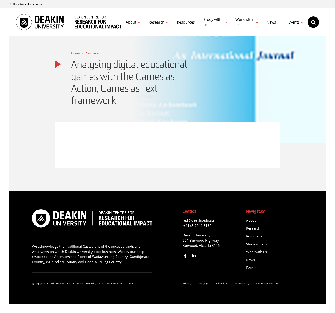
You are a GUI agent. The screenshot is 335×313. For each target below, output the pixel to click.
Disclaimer (222, 283)
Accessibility (242, 283)
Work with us (244, 22)
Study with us (213, 22)
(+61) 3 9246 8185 (197, 225)
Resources (186, 22)
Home (75, 53)
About (131, 22)
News (271, 22)
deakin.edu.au (32, 4)
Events (294, 22)
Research (157, 22)
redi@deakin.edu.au (198, 220)
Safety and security (267, 283)
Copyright (203, 283)
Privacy (187, 283)
